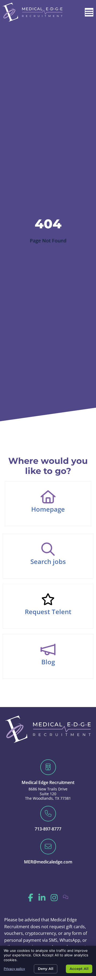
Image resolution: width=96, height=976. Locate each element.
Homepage (48, 509)
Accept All (79, 968)
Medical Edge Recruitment (48, 782)
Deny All (45, 968)
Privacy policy (14, 969)
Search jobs (48, 561)
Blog (48, 661)
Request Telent (48, 611)
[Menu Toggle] (89, 12)
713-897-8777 (48, 829)
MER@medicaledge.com (48, 862)
